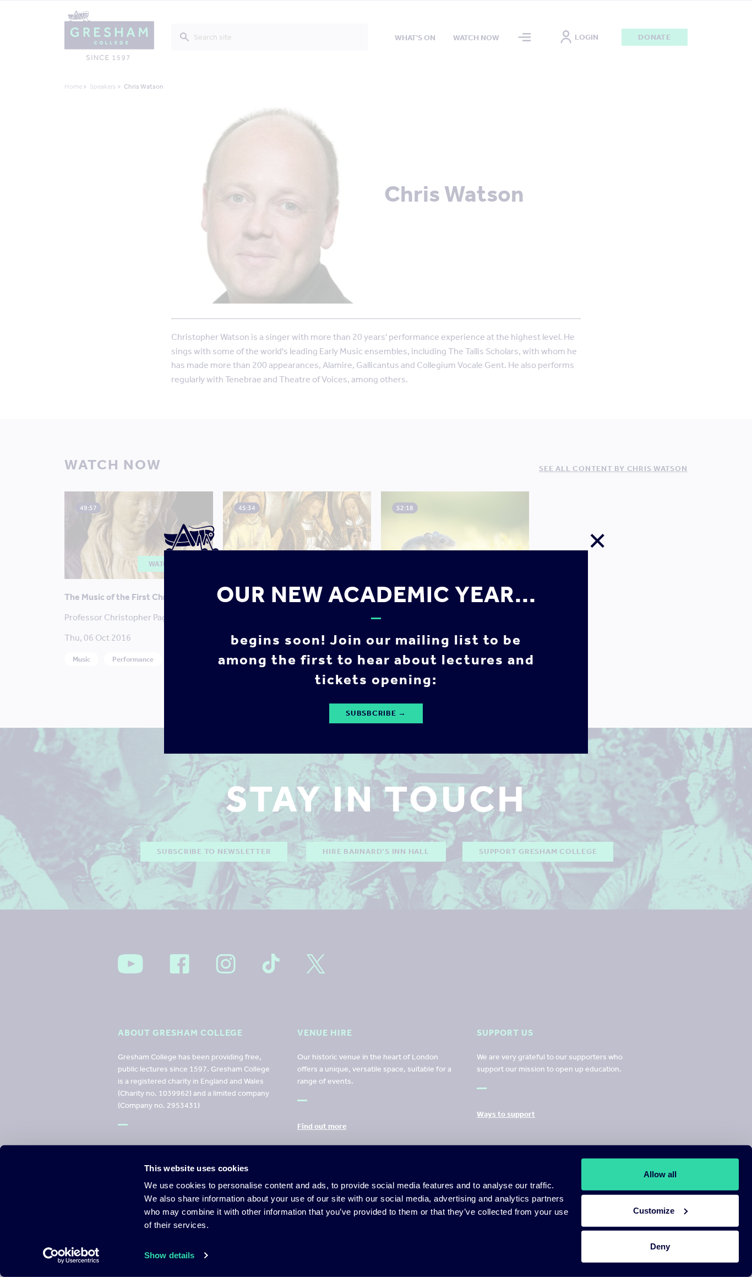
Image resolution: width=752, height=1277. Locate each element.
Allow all (660, 1174)
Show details (169, 1255)
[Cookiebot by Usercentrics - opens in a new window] (71, 1255)
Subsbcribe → (376, 713)
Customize (653, 1210)
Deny (660, 1246)
